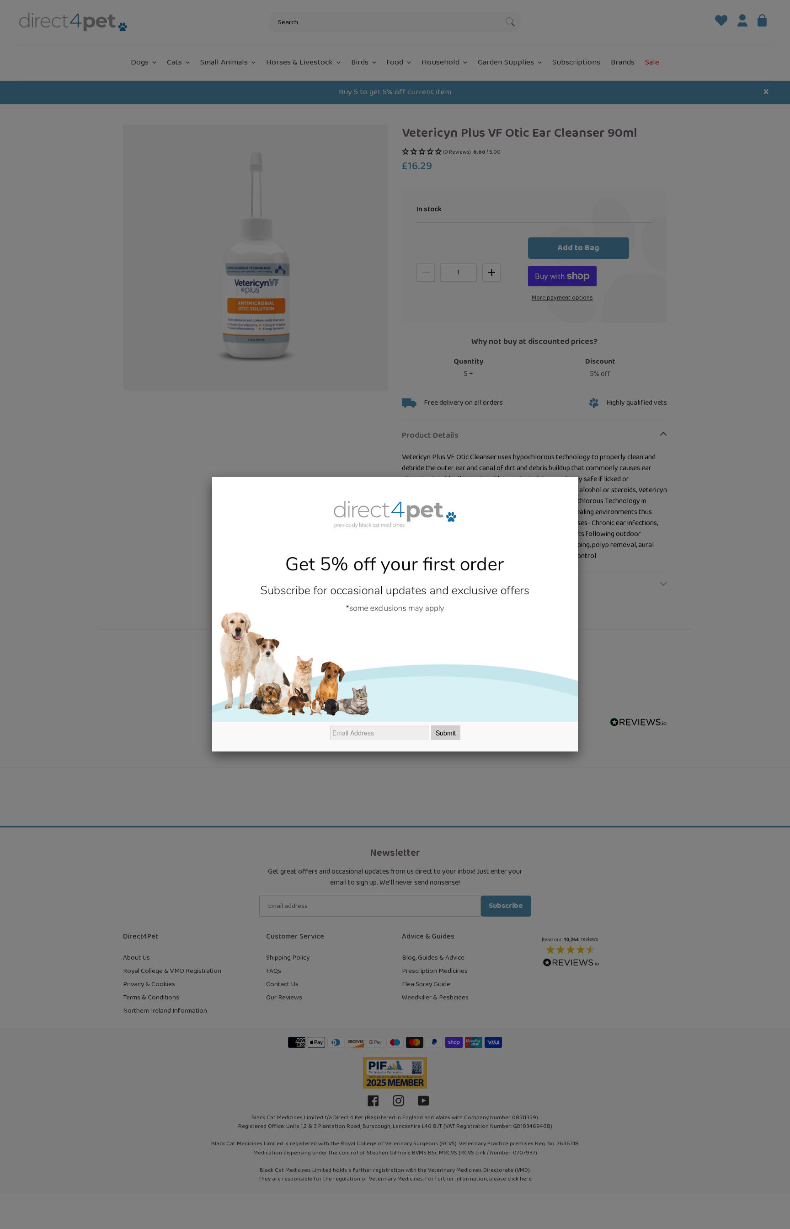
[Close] (578, 477)
